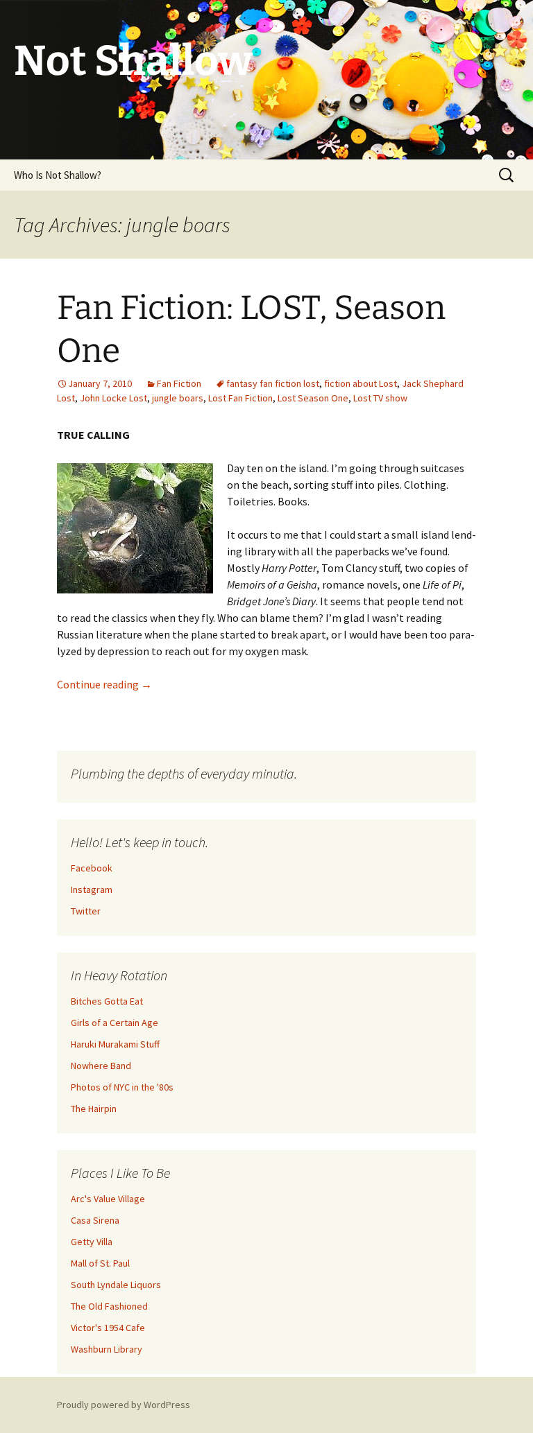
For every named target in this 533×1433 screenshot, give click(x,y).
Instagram (91, 889)
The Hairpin (94, 1108)
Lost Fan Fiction (240, 398)
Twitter (86, 911)
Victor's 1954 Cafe (108, 1327)
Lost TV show (380, 398)
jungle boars (177, 398)
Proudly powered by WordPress (123, 1404)
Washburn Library (106, 1349)
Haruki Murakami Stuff (115, 1044)
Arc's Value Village (108, 1198)
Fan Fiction (179, 383)
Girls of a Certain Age (114, 1022)
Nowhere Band (101, 1065)
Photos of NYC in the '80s (122, 1087)
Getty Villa (91, 1241)
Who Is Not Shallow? (57, 175)
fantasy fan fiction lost (272, 383)
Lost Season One (313, 398)
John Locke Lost (113, 398)
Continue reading (104, 684)
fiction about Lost (360, 383)
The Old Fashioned (109, 1306)
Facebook (91, 868)
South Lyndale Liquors (116, 1284)
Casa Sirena (95, 1220)
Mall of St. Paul (100, 1263)
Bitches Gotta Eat (107, 1001)
